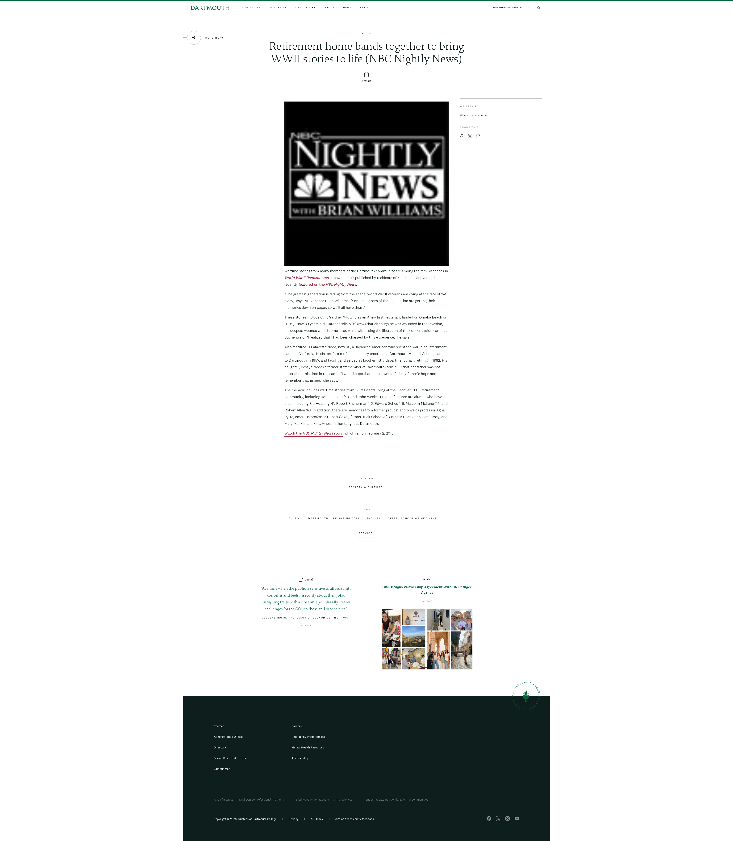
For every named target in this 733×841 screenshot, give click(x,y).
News (347, 7)
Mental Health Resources (308, 747)
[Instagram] (507, 820)
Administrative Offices (228, 737)
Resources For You (509, 7)
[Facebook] (489, 820)
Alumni (295, 518)
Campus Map (222, 769)
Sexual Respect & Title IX (230, 758)
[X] (498, 820)
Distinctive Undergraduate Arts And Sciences (324, 799)
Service (366, 533)
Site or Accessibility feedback (354, 819)
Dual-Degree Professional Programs (261, 799)
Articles (366, 33)
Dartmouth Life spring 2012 (334, 518)
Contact (219, 726)
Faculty (373, 518)
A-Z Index (317, 819)
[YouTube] (517, 820)
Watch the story (313, 433)
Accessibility (300, 758)
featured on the (327, 284)
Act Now (390, 759)
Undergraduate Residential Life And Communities (396, 799)
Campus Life (305, 7)
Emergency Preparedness (308, 737)
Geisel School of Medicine (412, 518)
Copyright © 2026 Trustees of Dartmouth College (245, 819)
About (330, 7)
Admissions (251, 7)
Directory (220, 747)
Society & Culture (366, 487)
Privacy (294, 819)
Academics (278, 7)
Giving (365, 7)
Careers (297, 726)
